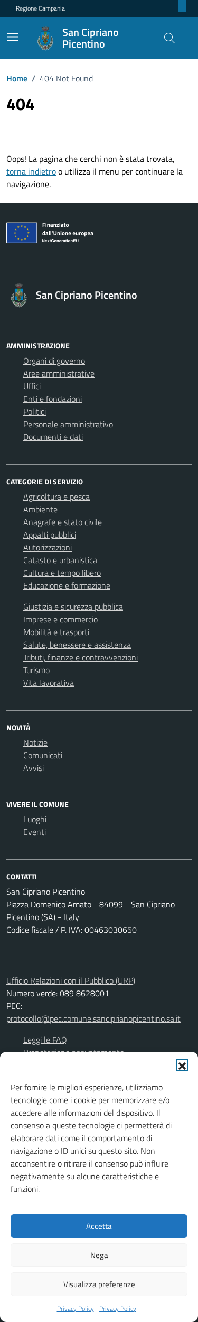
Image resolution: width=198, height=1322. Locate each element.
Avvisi (33, 767)
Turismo (36, 670)
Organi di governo (54, 360)
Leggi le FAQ (45, 1039)
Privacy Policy (75, 1308)
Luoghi (34, 819)
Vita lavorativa (48, 682)
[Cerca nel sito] (169, 38)
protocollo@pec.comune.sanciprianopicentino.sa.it (93, 1018)
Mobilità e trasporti (56, 632)
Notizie (35, 742)
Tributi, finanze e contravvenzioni (80, 657)
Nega (99, 1255)
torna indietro (31, 171)
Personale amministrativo (68, 424)
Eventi (34, 831)
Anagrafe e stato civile (62, 522)
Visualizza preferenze (99, 1284)
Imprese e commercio (60, 619)
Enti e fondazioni (52, 398)
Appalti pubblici (49, 534)
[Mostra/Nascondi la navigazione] (12, 37)
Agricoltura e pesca (56, 496)
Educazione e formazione (66, 585)
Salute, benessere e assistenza (77, 644)
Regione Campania (40, 8)
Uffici (32, 386)
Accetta (99, 1226)
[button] (182, 1065)
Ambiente (40, 509)
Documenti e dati (53, 436)
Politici (34, 411)
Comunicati (42, 755)
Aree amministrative (59, 373)
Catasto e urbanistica (60, 560)
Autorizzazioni (47, 547)
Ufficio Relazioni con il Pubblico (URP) (70, 980)
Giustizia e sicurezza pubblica (73, 606)
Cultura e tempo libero (62, 572)
